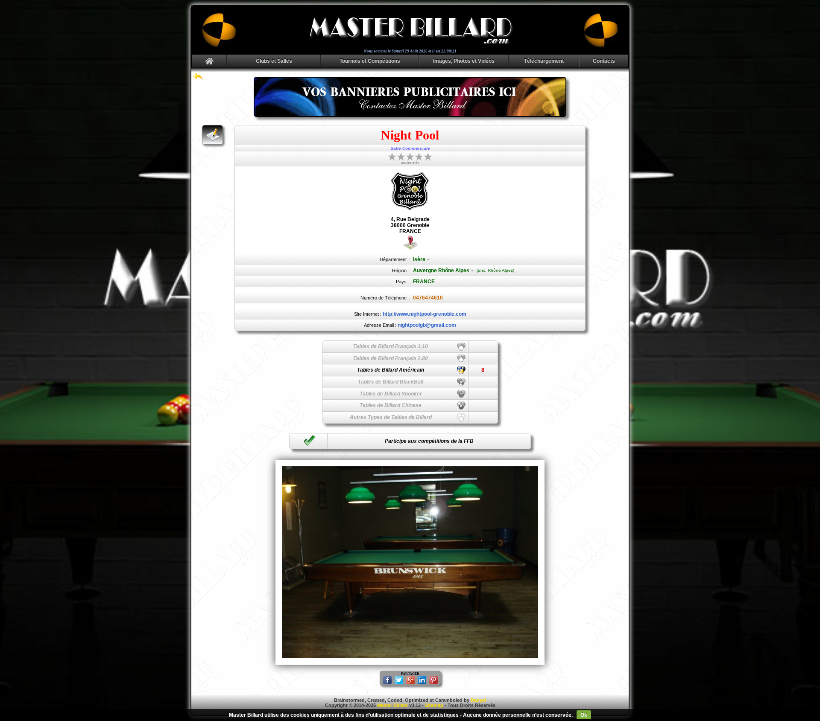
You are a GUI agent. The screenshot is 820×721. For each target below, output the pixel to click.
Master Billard (392, 705)
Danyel (478, 700)
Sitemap (434, 705)
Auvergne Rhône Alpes (441, 270)
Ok (583, 715)
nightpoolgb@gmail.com (427, 325)
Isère (419, 259)
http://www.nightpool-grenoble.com (424, 314)
